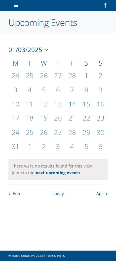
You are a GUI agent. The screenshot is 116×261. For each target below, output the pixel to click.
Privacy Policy (56, 256)
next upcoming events (58, 172)
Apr (99, 194)
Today (58, 194)
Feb (16, 194)
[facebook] (105, 5)
